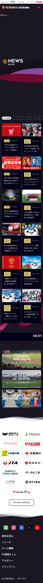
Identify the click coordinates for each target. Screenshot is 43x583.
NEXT (37, 336)
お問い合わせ (22, 578)
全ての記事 (6, 118)
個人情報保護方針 (8, 578)
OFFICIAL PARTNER (21, 502)
